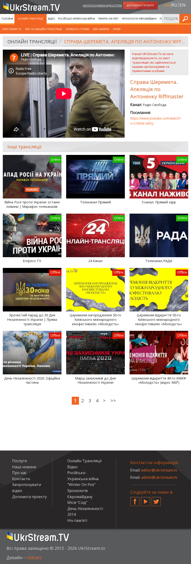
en (182, 5)
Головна (7, 18)
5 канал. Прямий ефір (159, 202)
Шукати (186, 18)
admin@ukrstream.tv (159, 477)
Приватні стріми (77, 29)
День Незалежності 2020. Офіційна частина (32, 380)
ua (167, 5)
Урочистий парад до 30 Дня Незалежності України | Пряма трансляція (32, 319)
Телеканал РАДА (158, 261)
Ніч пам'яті (77, 520)
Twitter (156, 499)
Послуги (19, 460)
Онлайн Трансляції (30, 18)
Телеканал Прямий (95, 202)
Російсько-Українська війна (76, 18)
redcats (33, 557)
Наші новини (24, 466)
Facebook (135, 499)
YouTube (145, 499)
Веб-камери (101, 29)
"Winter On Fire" (108, 18)
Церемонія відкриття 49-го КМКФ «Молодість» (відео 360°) (158, 380)
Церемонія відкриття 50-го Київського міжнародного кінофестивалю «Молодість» (158, 319)
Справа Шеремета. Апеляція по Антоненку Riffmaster (124, 41)
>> (113, 400)
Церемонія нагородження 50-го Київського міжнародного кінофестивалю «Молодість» (95, 319)
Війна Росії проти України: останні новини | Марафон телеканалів (32, 204)
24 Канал (95, 261)
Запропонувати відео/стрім (102, 5)
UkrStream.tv (11, 29)
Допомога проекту (29, 496)
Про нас (19, 472)
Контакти (21, 478)
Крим (116, 29)
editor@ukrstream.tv (159, 470)
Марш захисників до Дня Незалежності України (95, 380)
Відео (51, 18)
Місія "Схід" (77, 502)
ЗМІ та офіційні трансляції (43, 29)
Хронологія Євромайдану (139, 18)
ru (174, 5)
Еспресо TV (32, 261)
